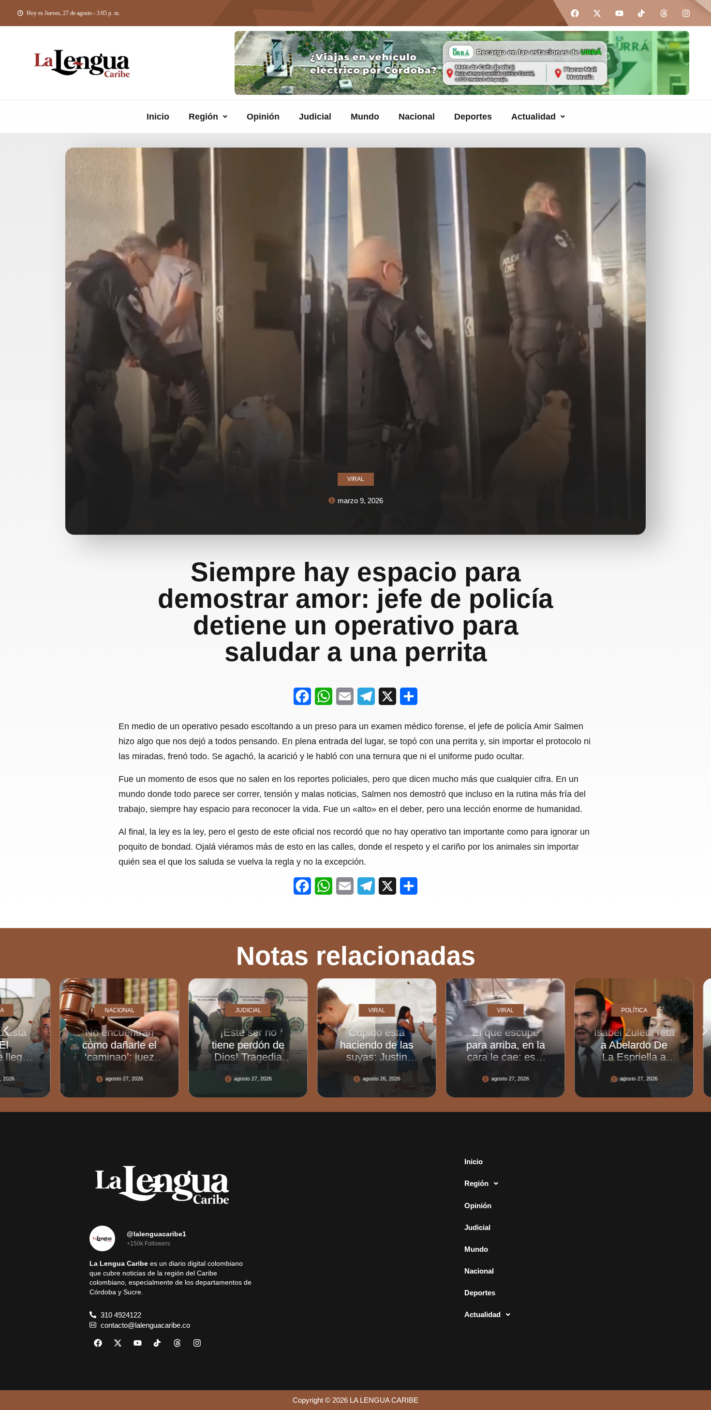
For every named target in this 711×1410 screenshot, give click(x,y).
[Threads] (663, 13)
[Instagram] (686, 13)
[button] (208, 116)
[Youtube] (619, 13)
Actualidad (533, 116)
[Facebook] (574, 13)
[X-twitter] (597, 13)
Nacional (417, 116)
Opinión (263, 116)
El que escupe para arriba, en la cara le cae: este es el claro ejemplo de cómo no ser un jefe (433, 1062)
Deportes (473, 116)
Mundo (365, 116)
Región (203, 116)
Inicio (158, 116)
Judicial (315, 116)
